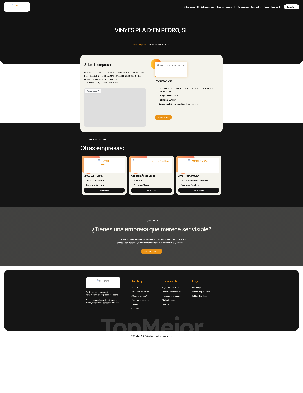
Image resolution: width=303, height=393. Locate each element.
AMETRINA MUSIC (188, 175)
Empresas (142, 44)
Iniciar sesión (276, 7)
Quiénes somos (189, 7)
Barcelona (100, 185)
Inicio (135, 44)
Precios (266, 7)
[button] (163, 117)
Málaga (146, 185)
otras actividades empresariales (194, 180)
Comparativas (256, 7)
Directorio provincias (224, 7)
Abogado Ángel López (143, 175)
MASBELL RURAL (93, 175)
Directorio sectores (241, 7)
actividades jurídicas (142, 180)
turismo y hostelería (95, 180)
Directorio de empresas (206, 7)
